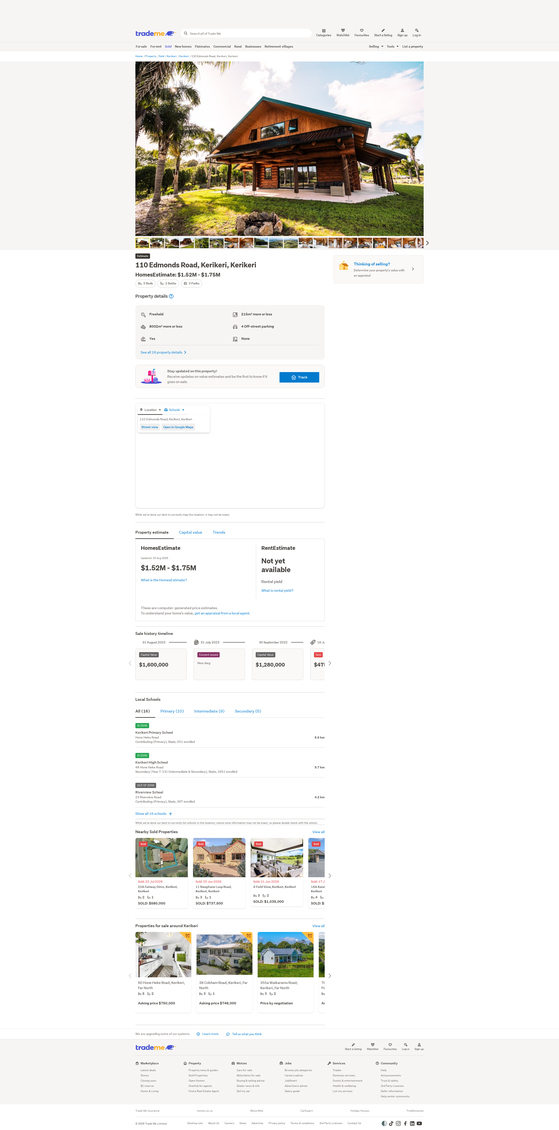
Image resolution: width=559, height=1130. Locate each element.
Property (151, 56)
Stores (145, 1075)
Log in (417, 35)
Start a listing (353, 1049)
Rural (238, 46)
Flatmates (202, 46)
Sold (168, 46)
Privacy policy (277, 1123)
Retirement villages (279, 46)
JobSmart (291, 1080)
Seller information (392, 1091)
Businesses (253, 46)
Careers (229, 1123)
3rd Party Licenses (392, 1086)
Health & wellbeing (344, 1086)
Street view (149, 427)
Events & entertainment (347, 1080)
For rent (156, 46)
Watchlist (372, 1049)
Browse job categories (298, 1070)
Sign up (402, 35)
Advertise (257, 1123)
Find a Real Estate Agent (204, 1091)
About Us (213, 1123)
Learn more (210, 1034)
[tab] (150, 410)
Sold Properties (198, 1075)
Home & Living (150, 1091)
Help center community (395, 1096)
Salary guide (292, 1091)
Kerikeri (172, 56)
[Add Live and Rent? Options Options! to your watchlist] (185, 938)
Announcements (391, 1075)
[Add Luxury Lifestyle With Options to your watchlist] (307, 938)
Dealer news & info (248, 1086)
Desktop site (195, 1123)
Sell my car (243, 1091)
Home (139, 56)
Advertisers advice (296, 1086)
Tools (391, 46)
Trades (337, 1070)
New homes (183, 46)
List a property (412, 46)
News (243, 1123)
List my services (342, 1091)
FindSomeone (415, 1110)
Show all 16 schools (151, 813)
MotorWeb (256, 1110)
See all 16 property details (161, 352)
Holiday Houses (359, 1110)
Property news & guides (203, 1070)
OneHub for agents (200, 1086)
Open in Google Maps (178, 427)
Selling (374, 46)
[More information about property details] (171, 296)
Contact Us (354, 1123)
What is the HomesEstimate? (164, 580)
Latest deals (148, 1070)
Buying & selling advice (251, 1080)
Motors (242, 1063)
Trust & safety (389, 1080)
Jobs (288, 1063)
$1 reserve (147, 1086)
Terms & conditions (302, 1123)
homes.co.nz (205, 1110)
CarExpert (306, 1110)
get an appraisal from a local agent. (222, 613)
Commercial (222, 46)
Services (339, 1063)
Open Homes (197, 1080)
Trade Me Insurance (147, 1110)
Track (302, 377)
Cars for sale (244, 1070)
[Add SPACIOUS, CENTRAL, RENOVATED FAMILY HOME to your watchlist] (246, 938)
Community (389, 1063)
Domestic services (344, 1075)
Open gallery (281, 229)
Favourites (390, 1049)
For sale (141, 46)
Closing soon (148, 1080)
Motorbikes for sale (249, 1075)
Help (383, 1070)
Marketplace (150, 1063)
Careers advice (294, 1075)
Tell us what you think (246, 1034)
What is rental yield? (277, 590)
